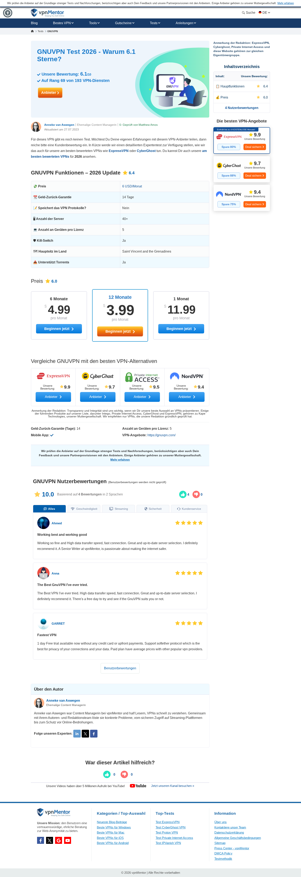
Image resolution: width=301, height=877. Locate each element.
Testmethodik (223, 858)
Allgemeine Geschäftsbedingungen (237, 838)
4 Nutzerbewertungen (241, 108)
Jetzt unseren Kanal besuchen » (172, 785)
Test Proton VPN (167, 832)
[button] (7, 12)
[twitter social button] (49, 840)
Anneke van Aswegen (59, 124)
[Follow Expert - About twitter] (85, 734)
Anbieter (49, 93)
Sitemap (219, 843)
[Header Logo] (47, 13)
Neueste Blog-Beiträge (112, 822)
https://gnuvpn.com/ (161, 435)
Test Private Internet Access (174, 838)
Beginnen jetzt (118, 331)
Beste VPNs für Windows (114, 827)
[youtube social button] (67, 840)
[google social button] (58, 840)
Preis (224, 97)
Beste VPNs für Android (113, 843)
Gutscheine (123, 23)
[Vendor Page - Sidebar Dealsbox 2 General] (242, 169)
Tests (153, 23)
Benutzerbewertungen (120, 668)
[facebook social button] (40, 840)
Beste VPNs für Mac (110, 832)
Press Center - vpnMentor (231, 848)
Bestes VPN (62, 23)
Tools (93, 23)
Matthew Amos (148, 124)
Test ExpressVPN (168, 822)
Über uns (220, 822)
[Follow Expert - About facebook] (93, 734)
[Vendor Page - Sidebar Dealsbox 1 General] (242, 140)
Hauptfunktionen (232, 86)
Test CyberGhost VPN (171, 827)
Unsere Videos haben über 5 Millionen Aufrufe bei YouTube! (85, 785)
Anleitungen (184, 23)
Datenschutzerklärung (229, 832)
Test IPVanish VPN (168, 843)
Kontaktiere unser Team (230, 827)
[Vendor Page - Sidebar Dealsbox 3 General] (242, 198)
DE (265, 12)
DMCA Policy (223, 853)
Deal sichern (253, 146)
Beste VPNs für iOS (110, 838)
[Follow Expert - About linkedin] (77, 734)
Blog (34, 23)
